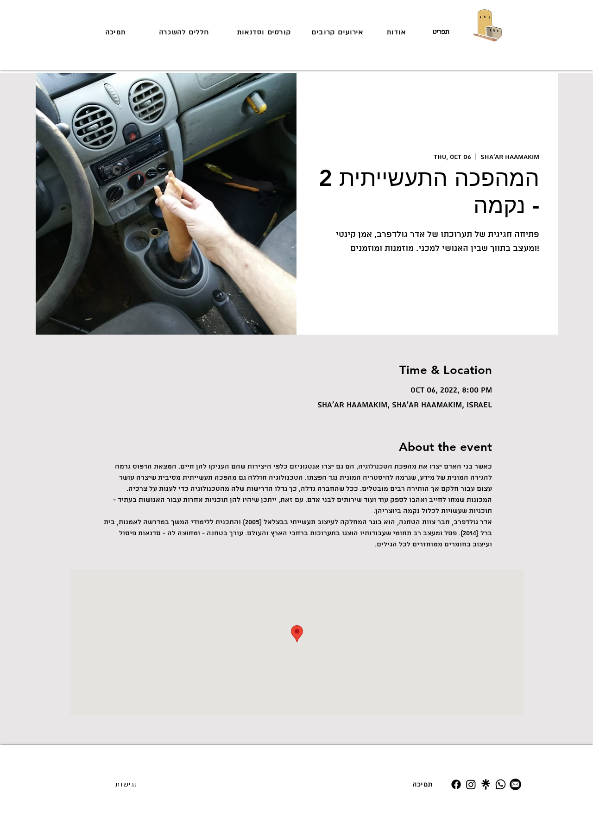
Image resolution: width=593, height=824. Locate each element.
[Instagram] (471, 784)
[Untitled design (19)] (485, 784)
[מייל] (515, 784)
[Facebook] (456, 784)
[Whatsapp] (500, 784)
